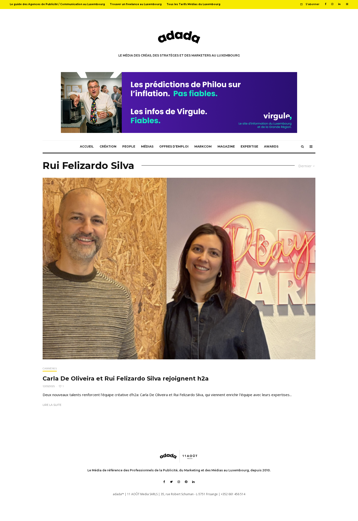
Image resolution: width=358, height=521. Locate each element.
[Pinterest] (186, 481)
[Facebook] (325, 4)
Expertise (249, 146)
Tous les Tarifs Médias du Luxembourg (193, 4)
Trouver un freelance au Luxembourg (136, 4)
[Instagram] (332, 4)
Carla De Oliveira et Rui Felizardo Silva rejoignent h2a (126, 378)
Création (108, 146)
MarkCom (203, 146)
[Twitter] (171, 481)
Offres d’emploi (173, 146)
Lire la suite (52, 405)
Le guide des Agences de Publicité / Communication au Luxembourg (57, 4)
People (128, 146)
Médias (147, 146)
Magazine (226, 146)
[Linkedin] (339, 4)
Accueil (87, 146)
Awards (271, 146)
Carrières (50, 368)
